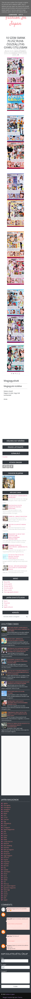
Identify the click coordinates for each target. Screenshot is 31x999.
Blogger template (7, 997)
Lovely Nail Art (8, 841)
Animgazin (7, 809)
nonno (6, 894)
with (5, 898)
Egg (5, 821)
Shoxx (5, 874)
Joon (5, 833)
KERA (5, 837)
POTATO (6, 858)
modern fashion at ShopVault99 (14, 924)
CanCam (6, 819)
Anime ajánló (8, 584)
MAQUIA (6, 843)
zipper (6, 900)
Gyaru (6, 601)
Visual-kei (7, 603)
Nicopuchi (7, 854)
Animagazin (7, 807)
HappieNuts (7, 823)
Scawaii (6, 870)
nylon (5, 896)
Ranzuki (6, 866)
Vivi (5, 882)
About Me (7, 582)
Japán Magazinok (9, 829)
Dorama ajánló (8, 588)
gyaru (17, 51)
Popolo (6, 860)
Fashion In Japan (15, 20)
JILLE (5, 825)
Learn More (13, 14)
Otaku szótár (8, 590)
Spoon (6, 878)
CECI (5, 815)
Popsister (7, 862)
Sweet (5, 880)
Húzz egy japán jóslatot (11, 592)
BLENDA (6, 811)
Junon (5, 835)
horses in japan (10, 941)
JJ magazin (7, 827)
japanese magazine (10, 888)
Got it (21, 14)
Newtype (6, 852)
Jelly (5, 831)
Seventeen (7, 872)
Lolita (5, 605)
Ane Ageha (7, 805)
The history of (13, 936)
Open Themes (18, 997)
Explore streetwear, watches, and (17, 919)
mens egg (7, 890)
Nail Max (6, 848)
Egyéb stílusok (8, 607)
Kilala (5, 839)
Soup (5, 876)
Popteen (22, 51)
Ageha (6, 803)
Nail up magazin (9, 850)
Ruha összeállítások (11, 53)
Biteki (5, 813)
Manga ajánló (8, 586)
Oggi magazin (8, 856)
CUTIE (5, 817)
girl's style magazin (9, 886)
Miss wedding (8, 845)
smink (20, 53)
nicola (5, 892)
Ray (5, 868)
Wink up (6, 884)
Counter (5, 457)
